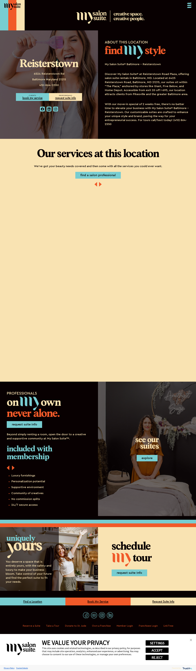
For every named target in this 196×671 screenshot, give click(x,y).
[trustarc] (187, 668)
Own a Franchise (101, 626)
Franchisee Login (148, 626)
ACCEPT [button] (157, 650)
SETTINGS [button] (157, 643)
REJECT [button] (157, 657)
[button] (191, 640)
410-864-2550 (49, 85)
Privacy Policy (9, 668)
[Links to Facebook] (86, 615)
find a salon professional (98, 175)
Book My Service (97, 601)
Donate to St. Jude (75, 626)
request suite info (65, 98)
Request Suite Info (163, 601)
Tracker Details (22, 668)
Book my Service (33, 98)
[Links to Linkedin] (110, 615)
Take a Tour (52, 626)
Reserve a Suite (31, 626)
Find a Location (32, 601)
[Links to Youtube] (94, 615)
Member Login (125, 626)
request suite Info (129, 572)
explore (147, 458)
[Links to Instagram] (102, 615)
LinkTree (168, 626)
